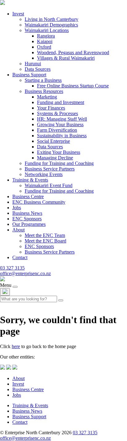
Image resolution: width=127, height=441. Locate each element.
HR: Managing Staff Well (62, 119)
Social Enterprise (53, 141)
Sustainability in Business (62, 135)
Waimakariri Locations (47, 30)
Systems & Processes (57, 113)
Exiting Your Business (58, 152)
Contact (19, 257)
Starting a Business (43, 80)
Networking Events (44, 174)
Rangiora (46, 35)
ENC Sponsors (27, 218)
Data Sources (38, 69)
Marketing (47, 96)
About (18, 229)
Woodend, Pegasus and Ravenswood (73, 52)
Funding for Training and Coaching (59, 163)
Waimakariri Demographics (51, 24)
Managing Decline (55, 157)
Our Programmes (29, 224)
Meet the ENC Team (45, 235)
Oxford (44, 47)
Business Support (29, 74)
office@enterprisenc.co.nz (25, 273)
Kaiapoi (44, 41)
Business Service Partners (50, 168)
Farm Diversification (57, 130)
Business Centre (28, 196)
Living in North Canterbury (51, 19)
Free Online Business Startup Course (73, 85)
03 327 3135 (12, 268)
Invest (18, 13)
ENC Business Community (38, 202)
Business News (27, 213)
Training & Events (30, 179)
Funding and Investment (60, 102)
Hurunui (33, 63)
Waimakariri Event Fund (48, 185)
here (16, 346)
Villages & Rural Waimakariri (66, 58)
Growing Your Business (60, 124)
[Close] (5, 292)
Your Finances (51, 107)
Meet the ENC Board (45, 240)
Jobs (16, 207)
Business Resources (44, 91)
